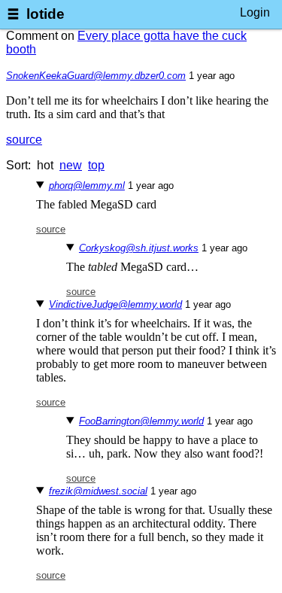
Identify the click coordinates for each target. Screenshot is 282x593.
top (96, 165)
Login (255, 12)
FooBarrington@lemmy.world (141, 421)
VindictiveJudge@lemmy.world (115, 304)
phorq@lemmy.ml (87, 185)
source (24, 139)
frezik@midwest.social (98, 491)
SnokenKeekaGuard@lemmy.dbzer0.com (96, 75)
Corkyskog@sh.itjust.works (139, 248)
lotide (45, 14)
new (70, 165)
